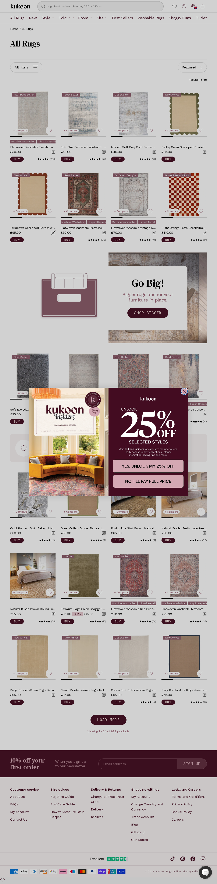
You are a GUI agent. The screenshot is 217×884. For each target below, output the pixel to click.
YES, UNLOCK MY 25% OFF (148, 466)
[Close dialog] (184, 391)
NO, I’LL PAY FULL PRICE (148, 481)
